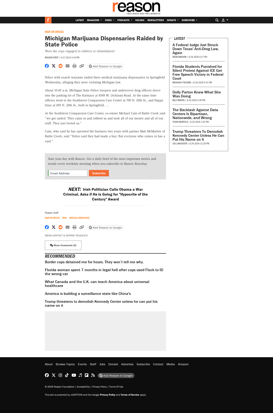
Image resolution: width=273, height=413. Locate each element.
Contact (158, 364)
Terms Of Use (116, 386)
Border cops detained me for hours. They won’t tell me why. (94, 261)
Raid (64, 217)
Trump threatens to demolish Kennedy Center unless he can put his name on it (101, 303)
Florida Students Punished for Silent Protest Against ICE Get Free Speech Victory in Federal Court (198, 72)
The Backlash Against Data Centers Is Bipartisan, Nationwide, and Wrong (195, 113)
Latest (80, 20)
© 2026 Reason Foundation (59, 386)
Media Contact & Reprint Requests (66, 235)
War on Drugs (54, 32)
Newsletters (155, 20)
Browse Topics (65, 364)
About (49, 364)
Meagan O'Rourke (182, 82)
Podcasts (123, 20)
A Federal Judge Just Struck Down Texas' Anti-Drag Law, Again (196, 48)
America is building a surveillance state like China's (88, 293)
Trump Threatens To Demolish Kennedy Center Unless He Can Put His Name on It (198, 135)
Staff (93, 364)
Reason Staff (52, 57)
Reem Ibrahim (179, 56)
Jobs (102, 364)
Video (108, 20)
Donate (172, 20)
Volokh (139, 20)
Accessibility (83, 386)
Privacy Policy (99, 386)
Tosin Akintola (180, 121)
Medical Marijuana (79, 217)
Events (82, 364)
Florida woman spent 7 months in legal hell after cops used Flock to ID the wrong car (104, 271)
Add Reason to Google (107, 66)
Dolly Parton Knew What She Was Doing (197, 94)
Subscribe (188, 20)
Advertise (127, 364)
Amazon (183, 364)
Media (171, 364)
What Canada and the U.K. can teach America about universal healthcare (97, 283)
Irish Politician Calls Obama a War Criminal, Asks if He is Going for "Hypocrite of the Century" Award (105, 194)
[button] (225, 20)
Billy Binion (179, 100)
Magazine (93, 20)
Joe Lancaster (180, 143)
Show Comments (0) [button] (64, 245)
